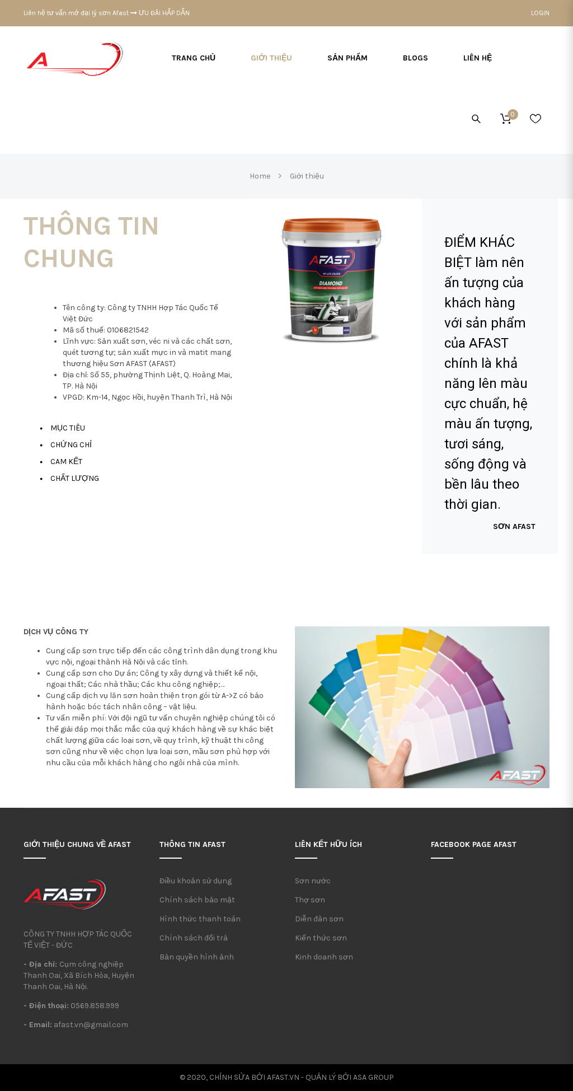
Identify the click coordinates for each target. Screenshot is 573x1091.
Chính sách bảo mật (197, 900)
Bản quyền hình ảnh (196, 957)
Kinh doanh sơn (324, 957)
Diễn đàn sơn (319, 919)
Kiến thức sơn (321, 938)
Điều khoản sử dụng (195, 881)
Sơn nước (313, 881)
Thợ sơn (310, 900)
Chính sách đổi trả (193, 938)
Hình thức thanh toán (200, 919)
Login (540, 13)
